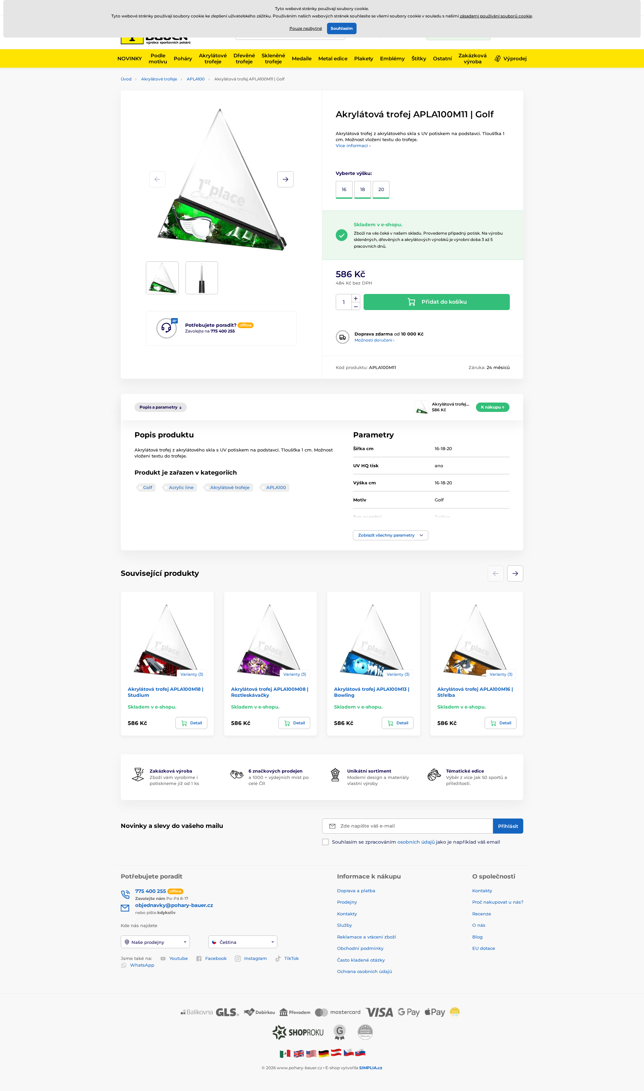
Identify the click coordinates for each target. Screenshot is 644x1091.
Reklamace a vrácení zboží (367, 937)
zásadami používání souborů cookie (496, 15)
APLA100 (196, 78)
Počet (344, 302)
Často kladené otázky (361, 960)
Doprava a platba (356, 890)
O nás (478, 925)
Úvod (126, 78)
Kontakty (347, 913)
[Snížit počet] (356, 306)
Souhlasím (342, 28)
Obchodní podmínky (360, 948)
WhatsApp (142, 965)
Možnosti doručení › (374, 340)
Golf (147, 487)
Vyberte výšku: (354, 173)
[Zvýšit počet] (356, 298)
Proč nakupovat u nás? (497, 902)
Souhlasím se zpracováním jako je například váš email (416, 842)
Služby (344, 925)
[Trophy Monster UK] (299, 1053)
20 (381, 189)
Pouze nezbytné (305, 28)
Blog (477, 937)
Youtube (178, 958)
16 (344, 189)
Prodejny (347, 902)
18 (362, 189)
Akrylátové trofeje (159, 78)
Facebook (216, 958)
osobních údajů (416, 842)
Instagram (255, 958)
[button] (285, 179)
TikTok (291, 958)
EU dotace (483, 948)
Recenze (481, 913)
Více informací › (353, 145)
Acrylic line (181, 487)
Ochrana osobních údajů (364, 971)
